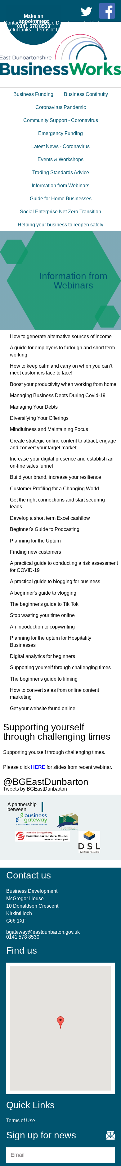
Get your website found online (42, 708)
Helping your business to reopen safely (60, 224)
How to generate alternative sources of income (61, 336)
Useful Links (17, 29)
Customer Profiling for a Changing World (54, 488)
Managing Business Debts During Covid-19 (57, 395)
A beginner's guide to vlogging (43, 593)
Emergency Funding (60, 133)
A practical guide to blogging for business (55, 581)
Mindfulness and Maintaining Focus (49, 429)
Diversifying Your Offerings (39, 418)
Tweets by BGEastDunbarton (35, 789)
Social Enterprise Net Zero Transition (60, 211)
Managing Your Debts (34, 407)
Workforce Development (58, 22)
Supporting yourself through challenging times (60, 667)
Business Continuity (86, 94)
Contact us (15, 22)
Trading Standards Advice (60, 172)
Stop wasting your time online (42, 615)
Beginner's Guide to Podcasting (44, 529)
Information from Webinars (60, 185)
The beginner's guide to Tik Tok (44, 604)
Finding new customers (35, 552)
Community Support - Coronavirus (60, 120)
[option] (60, 280)
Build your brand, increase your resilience (55, 477)
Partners (99, 22)
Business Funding (33, 94)
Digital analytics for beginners (42, 656)
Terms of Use (50, 29)
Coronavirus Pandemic (60, 107)
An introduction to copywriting (42, 626)
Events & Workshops (60, 159)
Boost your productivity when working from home (63, 384)
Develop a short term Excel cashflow (50, 518)
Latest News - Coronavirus (60, 146)
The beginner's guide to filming (44, 679)
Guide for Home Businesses (61, 198)
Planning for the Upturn (35, 540)
